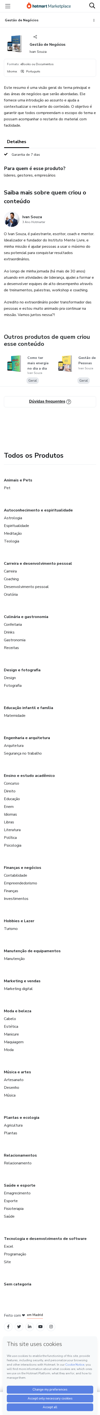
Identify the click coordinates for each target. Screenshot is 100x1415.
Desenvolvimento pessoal (26, 586)
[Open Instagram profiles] (51, 1326)
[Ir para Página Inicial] (49, 6)
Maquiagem (14, 1042)
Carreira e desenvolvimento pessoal (38, 563)
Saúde (9, 1216)
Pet (7, 488)
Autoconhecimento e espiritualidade (38, 510)
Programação (15, 1254)
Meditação (13, 533)
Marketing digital (18, 988)
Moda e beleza (17, 1011)
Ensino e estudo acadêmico (29, 775)
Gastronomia (14, 640)
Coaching (11, 579)
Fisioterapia (14, 1208)
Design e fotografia (22, 670)
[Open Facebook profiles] (8, 1326)
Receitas (11, 647)
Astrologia (13, 518)
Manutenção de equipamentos (32, 951)
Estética (11, 1026)
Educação (12, 799)
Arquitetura (14, 745)
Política (10, 837)
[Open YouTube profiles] (40, 1326)
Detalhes (16, 142)
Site (7, 1262)
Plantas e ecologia (21, 1117)
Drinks (9, 632)
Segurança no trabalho (23, 753)
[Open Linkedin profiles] (29, 1326)
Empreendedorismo (20, 883)
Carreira (10, 571)
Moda (9, 1049)
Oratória (11, 594)
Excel (8, 1246)
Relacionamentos (20, 1155)
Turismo (11, 928)
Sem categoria (17, 1284)
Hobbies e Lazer (19, 921)
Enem (9, 806)
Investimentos (16, 898)
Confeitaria (13, 624)
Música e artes (17, 1072)
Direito (10, 791)
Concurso (11, 783)
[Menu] (8, 6)
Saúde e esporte (19, 1185)
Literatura (12, 830)
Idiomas (10, 814)
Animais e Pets (18, 480)
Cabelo (10, 1018)
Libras (9, 822)
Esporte (11, 1201)
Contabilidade (15, 875)
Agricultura (13, 1125)
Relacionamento (18, 1163)
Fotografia (13, 685)
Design (10, 677)
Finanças (11, 891)
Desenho (11, 1087)
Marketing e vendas (22, 981)
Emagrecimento (17, 1193)
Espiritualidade (16, 525)
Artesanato (14, 1080)
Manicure (11, 1034)
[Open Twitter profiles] (19, 1326)
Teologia (11, 541)
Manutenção (14, 958)
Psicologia (12, 845)
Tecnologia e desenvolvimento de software (45, 1238)
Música (10, 1095)
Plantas (10, 1133)
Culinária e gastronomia (26, 616)
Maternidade (14, 715)
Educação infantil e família (28, 708)
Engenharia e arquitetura (27, 738)
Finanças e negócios (22, 867)
